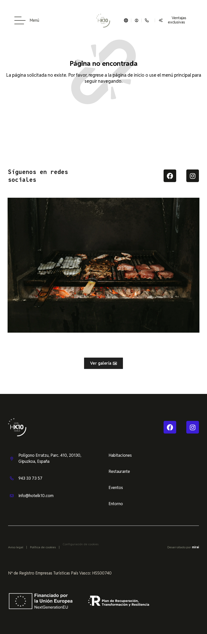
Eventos (116, 487)
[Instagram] (192, 175)
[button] (2, 261)
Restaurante (119, 471)
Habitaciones (120, 455)
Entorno (116, 503)
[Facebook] (170, 175)
